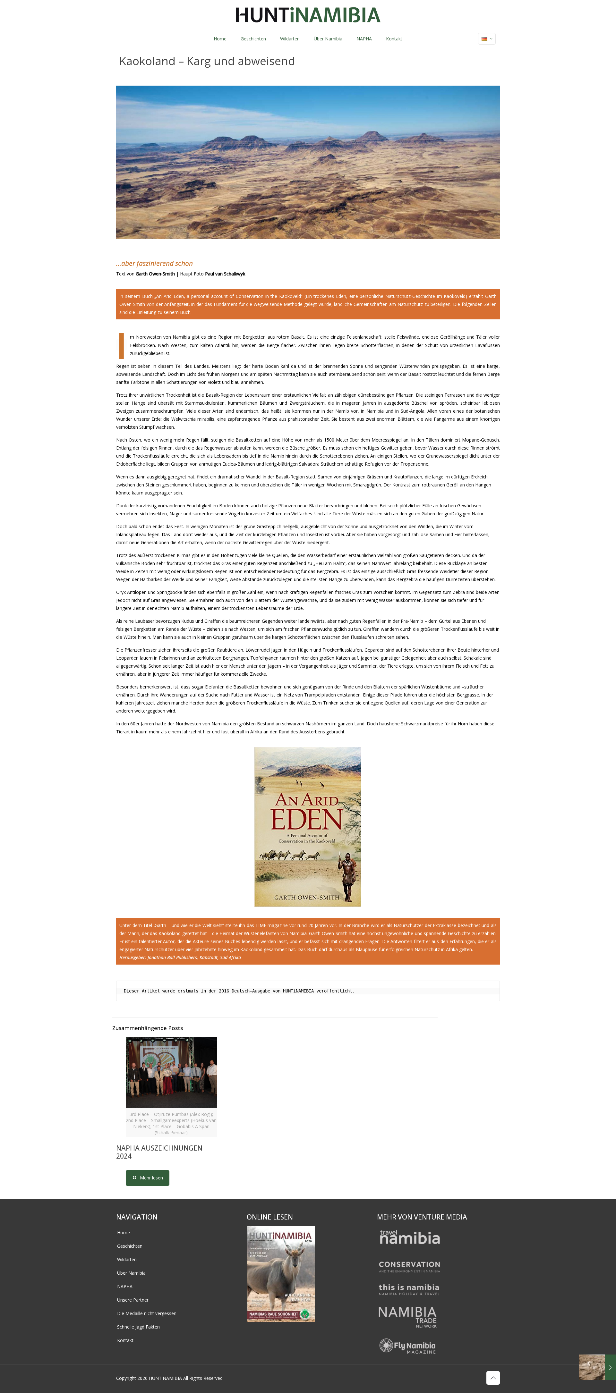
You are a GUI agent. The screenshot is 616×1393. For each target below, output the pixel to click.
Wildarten (127, 1259)
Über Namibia (131, 1273)
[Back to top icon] (493, 1378)
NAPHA (125, 1286)
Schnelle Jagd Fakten (138, 1327)
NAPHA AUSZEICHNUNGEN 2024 (159, 1152)
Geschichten (129, 1246)
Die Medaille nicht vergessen (146, 1313)
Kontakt (125, 1340)
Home (123, 1232)
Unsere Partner (133, 1300)
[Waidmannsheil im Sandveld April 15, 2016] (597, 1367)
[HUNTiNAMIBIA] (308, 14)
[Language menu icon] (487, 39)
